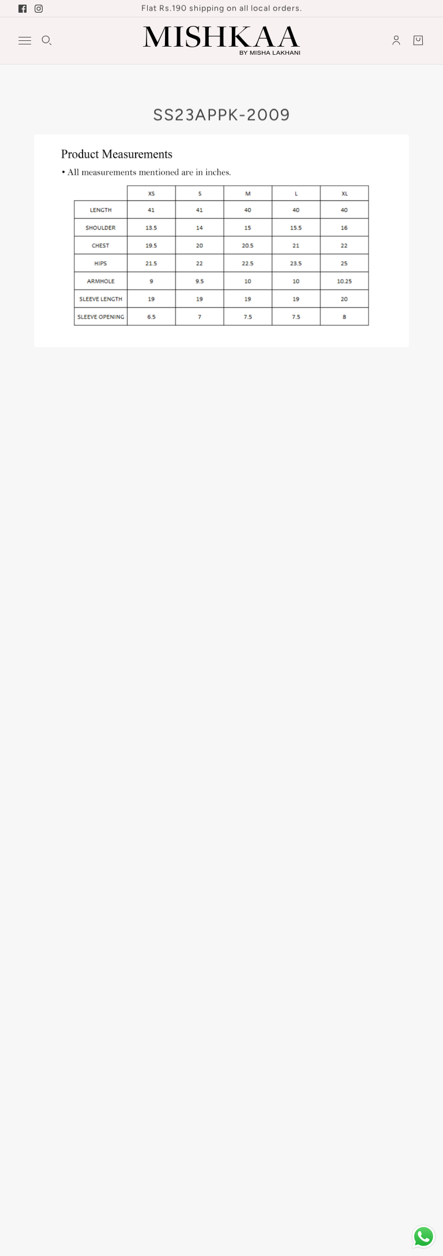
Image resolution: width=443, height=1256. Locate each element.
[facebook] (22, 8)
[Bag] (418, 40)
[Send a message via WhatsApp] (423, 1236)
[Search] (46, 40)
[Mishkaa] (221, 40)
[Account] (396, 40)
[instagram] (38, 8)
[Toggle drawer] (24, 40)
